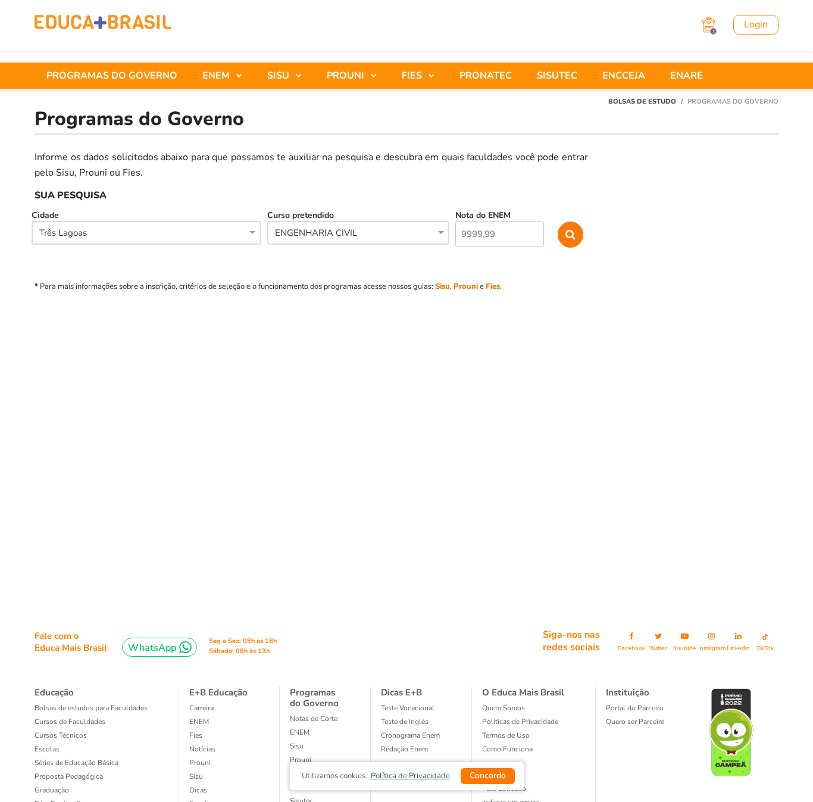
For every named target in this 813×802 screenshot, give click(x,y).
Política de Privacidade (410, 775)
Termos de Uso (506, 735)
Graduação (52, 790)
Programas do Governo (314, 697)
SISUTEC (557, 75)
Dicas (198, 790)
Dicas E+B (401, 692)
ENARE (686, 75)
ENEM (199, 721)
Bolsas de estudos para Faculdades (91, 708)
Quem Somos (503, 708)
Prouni (466, 286)
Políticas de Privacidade (520, 721)
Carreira (201, 708)
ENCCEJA (623, 75)
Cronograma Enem (410, 735)
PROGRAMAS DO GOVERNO (111, 75)
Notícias (202, 749)
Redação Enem (404, 749)
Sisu (442, 286)
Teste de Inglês (405, 721)
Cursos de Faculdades (70, 721)
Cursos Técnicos (61, 735)
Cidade (59, 224)
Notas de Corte (313, 718)
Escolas (47, 749)
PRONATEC (485, 75)
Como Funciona (507, 749)
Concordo (488, 775)
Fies (493, 286)
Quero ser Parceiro (635, 721)
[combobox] (146, 234)
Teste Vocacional (407, 708)
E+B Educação (218, 692)
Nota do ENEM (483, 215)
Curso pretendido (312, 224)
